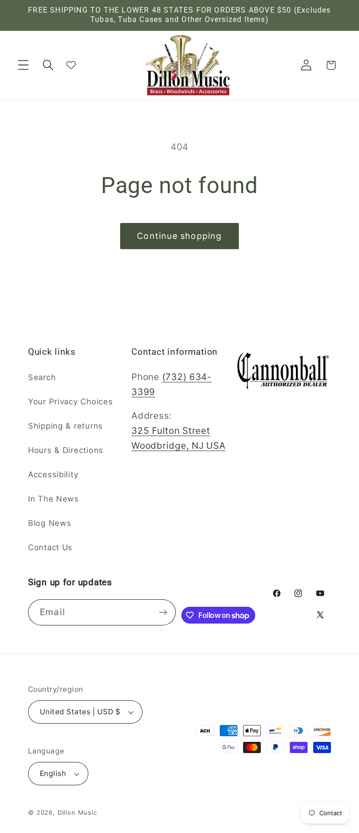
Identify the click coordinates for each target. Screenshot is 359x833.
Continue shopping (179, 236)
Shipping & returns (65, 426)
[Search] (48, 65)
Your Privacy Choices (70, 401)
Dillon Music (77, 812)
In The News (53, 498)
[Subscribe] (163, 612)
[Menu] (23, 65)
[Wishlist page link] (71, 65)
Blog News (49, 523)
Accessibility (53, 474)
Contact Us (50, 547)
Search (42, 377)
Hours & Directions (65, 450)
